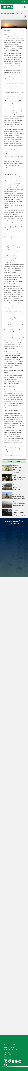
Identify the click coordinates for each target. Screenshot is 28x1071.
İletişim (6, 1057)
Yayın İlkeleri (8, 1052)
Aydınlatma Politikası (10, 1049)
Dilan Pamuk (7, 30)
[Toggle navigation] (3, 7)
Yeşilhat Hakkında (9, 1045)
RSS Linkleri (8, 1059)
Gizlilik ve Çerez (9, 1047)
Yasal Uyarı (7, 1054)
